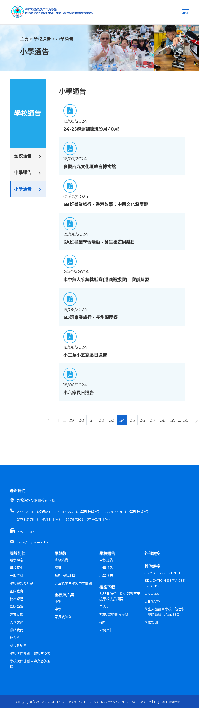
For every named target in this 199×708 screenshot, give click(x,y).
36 (142, 420)
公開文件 (106, 630)
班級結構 (61, 560)
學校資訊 (151, 622)
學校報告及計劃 (21, 583)
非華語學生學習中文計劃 (73, 583)
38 (163, 420)
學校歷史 (16, 568)
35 (132, 420)
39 (173, 420)
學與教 (60, 553)
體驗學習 (16, 607)
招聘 (103, 622)
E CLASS (151, 593)
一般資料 (16, 575)
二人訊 (105, 607)
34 (122, 420)
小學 (58, 601)
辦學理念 (16, 560)
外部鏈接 (152, 553)
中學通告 (106, 568)
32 (101, 420)
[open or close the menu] (185, 8)
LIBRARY (152, 601)
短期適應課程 (65, 575)
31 (92, 420)
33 (112, 420)
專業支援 (16, 614)
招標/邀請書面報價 (114, 614)
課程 (58, 568)
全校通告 (106, 560)
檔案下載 (107, 587)
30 (81, 420)
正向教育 (16, 591)
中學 (58, 609)
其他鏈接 (152, 566)
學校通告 (42, 39)
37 (152, 420)
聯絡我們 (17, 490)
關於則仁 (17, 553)
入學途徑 (16, 622)
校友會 (15, 638)
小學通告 (64, 39)
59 (186, 420)
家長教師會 (18, 645)
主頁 (24, 39)
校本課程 (16, 599)
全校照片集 (64, 594)
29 (71, 420)
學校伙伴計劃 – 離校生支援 (30, 653)
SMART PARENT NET (162, 573)
